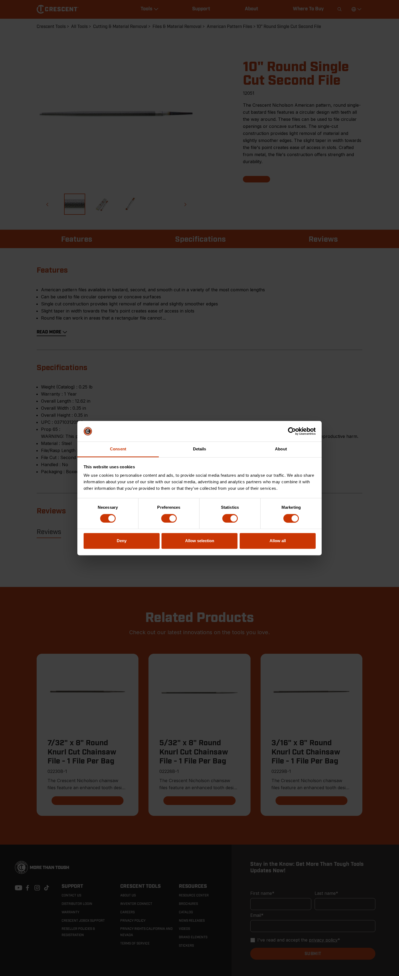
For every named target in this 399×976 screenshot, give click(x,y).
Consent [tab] (118, 449)
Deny (121, 541)
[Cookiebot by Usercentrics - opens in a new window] (292, 431)
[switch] (169, 518)
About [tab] (281, 449)
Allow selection (199, 541)
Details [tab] (199, 449)
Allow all (278, 541)
